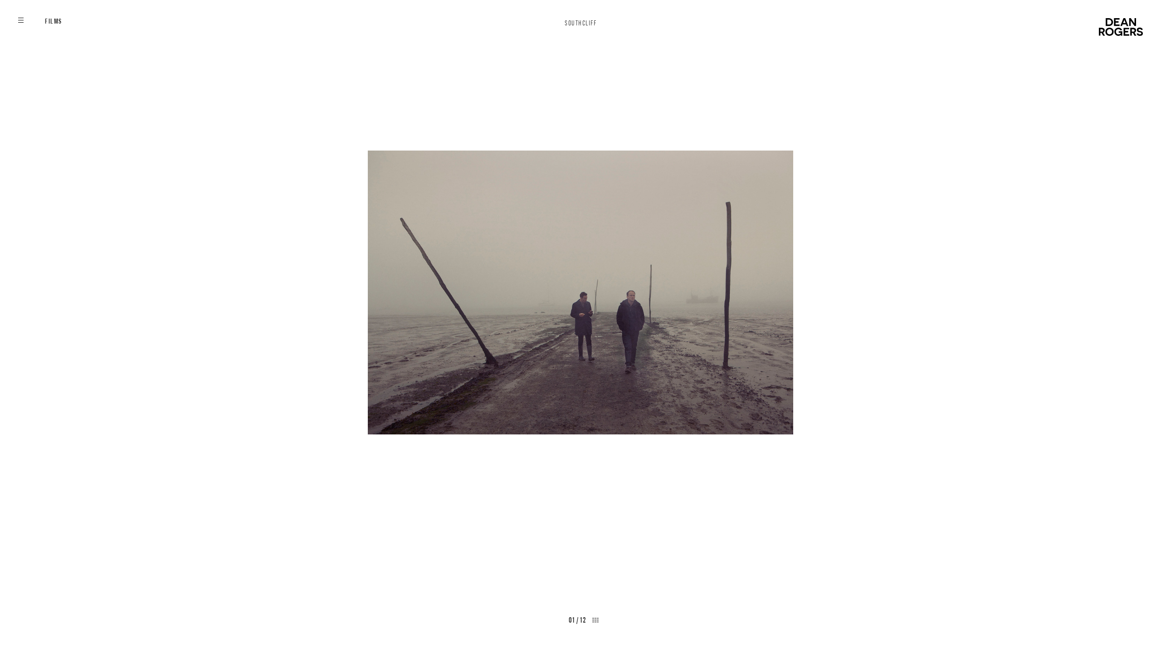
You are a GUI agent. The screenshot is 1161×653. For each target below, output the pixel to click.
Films (53, 21)
